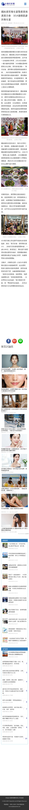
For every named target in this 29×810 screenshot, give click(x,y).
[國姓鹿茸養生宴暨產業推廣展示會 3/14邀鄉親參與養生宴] (8, 341)
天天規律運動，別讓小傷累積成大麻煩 (12, 508)
